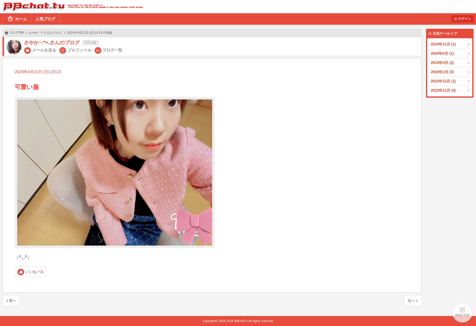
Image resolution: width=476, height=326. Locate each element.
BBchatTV (71, 6)
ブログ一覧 (112, 50)
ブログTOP (16, 32)
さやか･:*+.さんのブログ (45, 32)
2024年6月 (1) (442, 53)
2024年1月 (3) (442, 72)
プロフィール (79, 50)
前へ (12, 300)
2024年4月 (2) (442, 62)
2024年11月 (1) (443, 44)
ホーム (21, 19)
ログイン (464, 18)
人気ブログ (45, 19)
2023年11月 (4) (443, 90)
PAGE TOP (462, 312)
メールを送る (44, 50)
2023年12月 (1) (443, 81)
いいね (34, 272)
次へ (411, 300)
